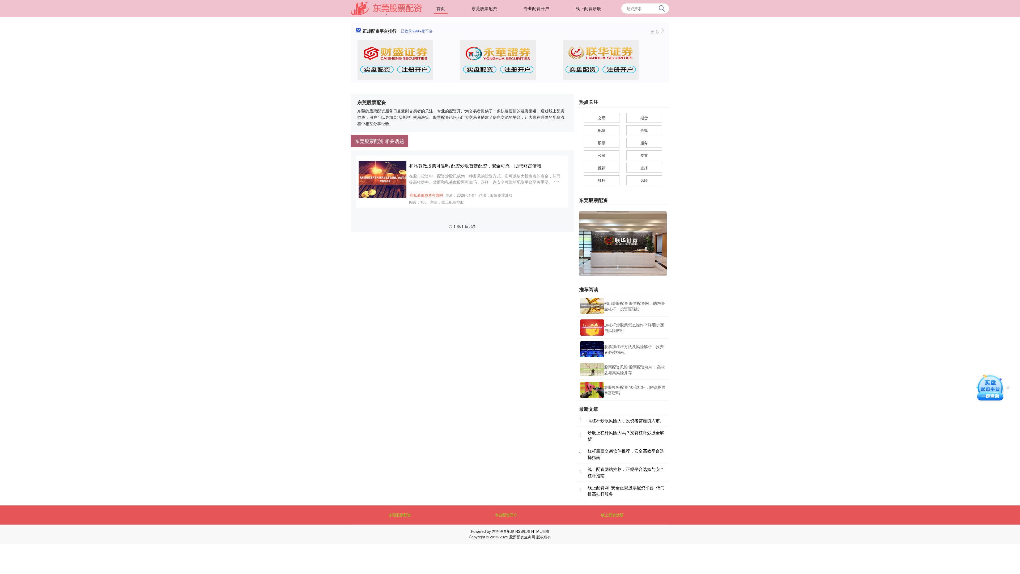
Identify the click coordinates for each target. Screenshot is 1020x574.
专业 (644, 155)
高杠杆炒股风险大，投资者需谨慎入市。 (626, 420)
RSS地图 (522, 531)
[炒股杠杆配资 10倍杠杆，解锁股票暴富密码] (592, 390)
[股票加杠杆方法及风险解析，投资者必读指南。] (592, 349)
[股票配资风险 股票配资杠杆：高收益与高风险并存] (592, 369)
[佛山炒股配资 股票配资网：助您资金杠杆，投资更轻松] (592, 306)
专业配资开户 (536, 8)
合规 (644, 130)
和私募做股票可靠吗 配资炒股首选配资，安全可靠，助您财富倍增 (475, 165)
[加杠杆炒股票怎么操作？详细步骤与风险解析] (592, 327)
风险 (644, 180)
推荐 (601, 167)
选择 (644, 167)
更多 (655, 31)
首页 (440, 8)
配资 (601, 130)
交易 (601, 117)
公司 (601, 155)
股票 (601, 142)
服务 (644, 142)
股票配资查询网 (522, 536)
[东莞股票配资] (386, 8)
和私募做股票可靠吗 (426, 195)
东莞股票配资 (484, 8)
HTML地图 (540, 531)
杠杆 (601, 180)
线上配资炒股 (588, 8)
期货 (644, 117)
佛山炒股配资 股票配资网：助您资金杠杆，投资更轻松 (634, 305)
